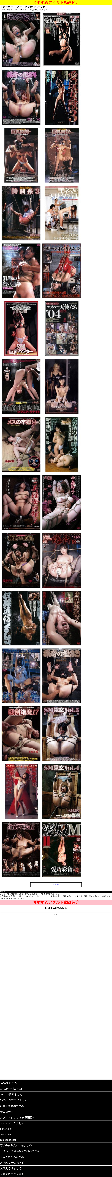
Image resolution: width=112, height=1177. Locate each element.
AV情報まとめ (8, 1082)
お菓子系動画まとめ (12, 1106)
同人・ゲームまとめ (12, 1123)
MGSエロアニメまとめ (13, 1100)
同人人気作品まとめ (12, 1156)
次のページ (56, 885)
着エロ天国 (6, 1111)
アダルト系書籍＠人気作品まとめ (20, 1151)
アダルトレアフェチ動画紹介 (17, 1117)
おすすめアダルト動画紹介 (56, 2)
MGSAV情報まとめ (11, 1094)
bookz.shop (6, 1134)
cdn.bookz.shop (8, 1139)
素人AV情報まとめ (11, 1088)
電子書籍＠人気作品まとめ (16, 1145)
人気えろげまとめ (11, 1168)
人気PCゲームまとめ (12, 1162)
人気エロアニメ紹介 (12, 1174)
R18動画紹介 (7, 1129)
